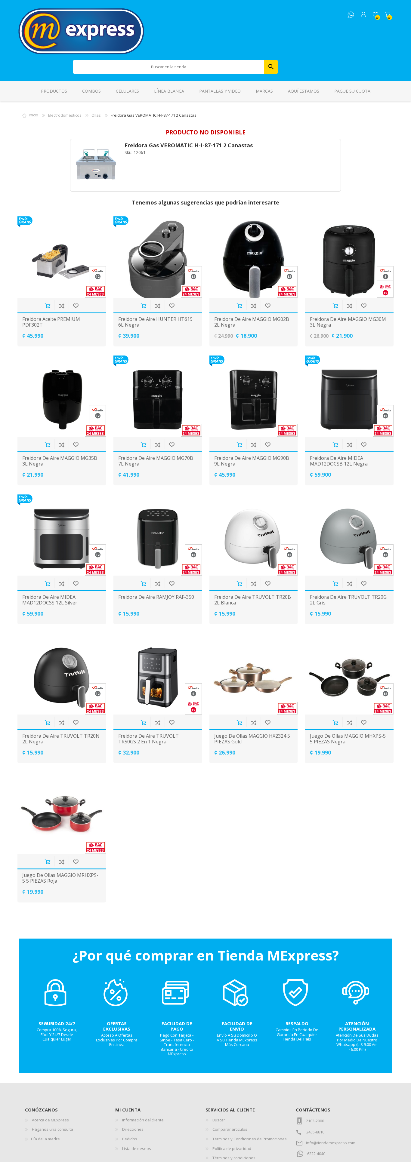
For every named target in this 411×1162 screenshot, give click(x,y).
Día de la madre (45, 1139)
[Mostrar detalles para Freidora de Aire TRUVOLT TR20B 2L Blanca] (253, 535)
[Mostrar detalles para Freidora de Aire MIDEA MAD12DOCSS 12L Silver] (61, 535)
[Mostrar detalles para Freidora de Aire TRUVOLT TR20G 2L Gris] (349, 535)
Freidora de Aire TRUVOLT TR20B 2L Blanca (252, 600)
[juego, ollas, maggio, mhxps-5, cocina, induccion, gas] (349, 674)
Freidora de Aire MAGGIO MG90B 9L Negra (251, 461)
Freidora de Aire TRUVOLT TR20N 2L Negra (61, 739)
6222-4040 (316, 1153)
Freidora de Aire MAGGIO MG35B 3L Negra (59, 461)
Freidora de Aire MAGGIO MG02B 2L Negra (251, 322)
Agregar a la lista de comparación (61, 305)
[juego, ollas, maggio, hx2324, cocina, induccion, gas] (253, 674)
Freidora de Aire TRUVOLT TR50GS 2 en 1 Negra (148, 739)
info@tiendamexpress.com (330, 1142)
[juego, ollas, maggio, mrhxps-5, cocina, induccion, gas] (61, 812)
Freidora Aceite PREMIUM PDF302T (51, 322)
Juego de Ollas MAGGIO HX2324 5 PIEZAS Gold (252, 739)
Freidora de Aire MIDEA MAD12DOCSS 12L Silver (49, 600)
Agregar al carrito (47, 305)
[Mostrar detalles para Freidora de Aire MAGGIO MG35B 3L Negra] (61, 396)
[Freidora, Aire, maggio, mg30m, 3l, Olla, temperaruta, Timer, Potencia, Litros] (349, 256)
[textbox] (169, 67)
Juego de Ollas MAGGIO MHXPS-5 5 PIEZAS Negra (348, 739)
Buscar (271, 67)
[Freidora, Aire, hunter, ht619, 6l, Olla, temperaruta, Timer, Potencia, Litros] (157, 256)
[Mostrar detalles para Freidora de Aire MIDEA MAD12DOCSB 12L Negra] (349, 396)
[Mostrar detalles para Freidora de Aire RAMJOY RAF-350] (157, 535)
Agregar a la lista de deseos (76, 305)
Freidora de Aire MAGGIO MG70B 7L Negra (155, 461)
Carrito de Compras (388, 14)
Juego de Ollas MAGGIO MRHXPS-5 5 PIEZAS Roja (60, 878)
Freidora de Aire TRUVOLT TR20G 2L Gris (348, 600)
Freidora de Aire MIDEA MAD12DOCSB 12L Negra (339, 461)
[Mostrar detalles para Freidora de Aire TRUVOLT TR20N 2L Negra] (61, 674)
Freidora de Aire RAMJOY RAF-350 (156, 597)
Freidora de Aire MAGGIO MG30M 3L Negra (348, 322)
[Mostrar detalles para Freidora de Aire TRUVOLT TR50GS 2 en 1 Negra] (157, 674)
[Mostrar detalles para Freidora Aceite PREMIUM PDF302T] (61, 256)
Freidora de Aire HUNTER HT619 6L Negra (155, 322)
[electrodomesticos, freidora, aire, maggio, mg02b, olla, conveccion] (253, 256)
